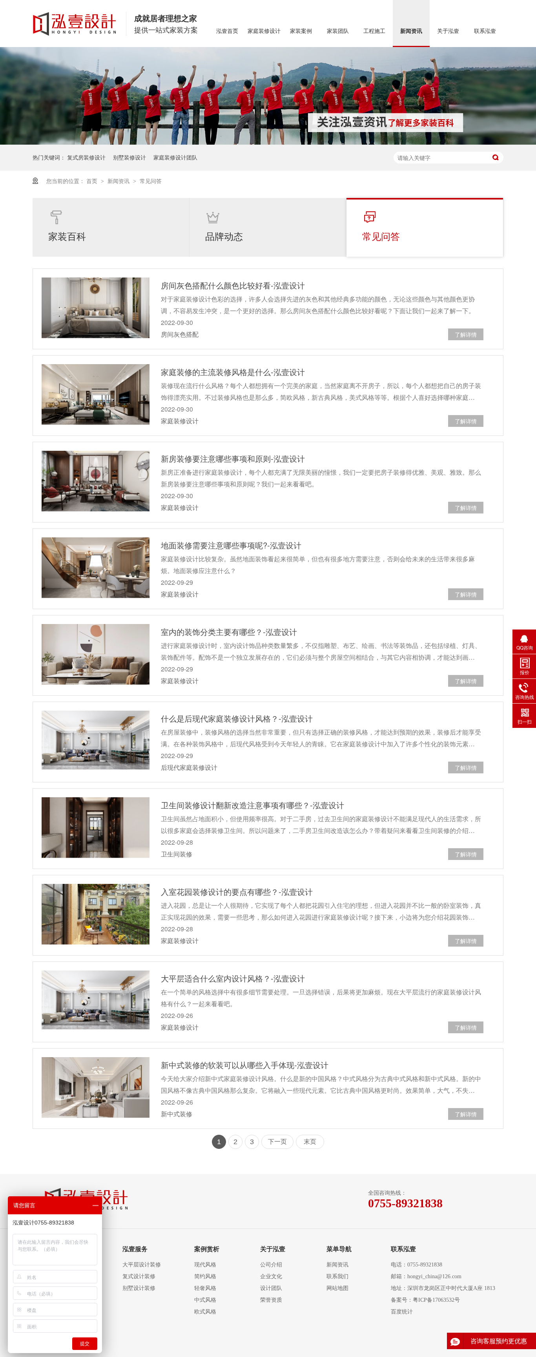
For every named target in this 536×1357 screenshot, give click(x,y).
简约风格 (205, 1276)
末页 (310, 1141)
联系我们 (337, 1276)
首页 (92, 181)
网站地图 (337, 1288)
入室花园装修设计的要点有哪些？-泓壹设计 (237, 891)
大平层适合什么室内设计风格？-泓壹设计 (233, 978)
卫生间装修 (176, 853)
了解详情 (466, 334)
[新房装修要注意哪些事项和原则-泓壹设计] (95, 481)
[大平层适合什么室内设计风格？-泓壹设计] (95, 1000)
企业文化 (271, 1276)
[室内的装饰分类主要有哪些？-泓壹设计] (95, 654)
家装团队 (338, 31)
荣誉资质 (271, 1300)
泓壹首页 (227, 31)
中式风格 (205, 1300)
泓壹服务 (135, 1249)
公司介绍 (271, 1265)
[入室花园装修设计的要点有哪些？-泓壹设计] (95, 914)
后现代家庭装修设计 (189, 767)
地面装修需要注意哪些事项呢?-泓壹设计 (231, 545)
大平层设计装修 (141, 1265)
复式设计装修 (138, 1276)
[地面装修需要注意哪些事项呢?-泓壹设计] (95, 567)
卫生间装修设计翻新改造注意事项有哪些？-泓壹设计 (252, 805)
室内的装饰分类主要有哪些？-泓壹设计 (229, 631)
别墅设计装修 (138, 1288)
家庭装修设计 (264, 31)
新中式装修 (176, 1113)
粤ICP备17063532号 (436, 1300)
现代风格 (205, 1265)
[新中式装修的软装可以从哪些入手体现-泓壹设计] (95, 1087)
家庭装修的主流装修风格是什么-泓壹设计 (233, 371)
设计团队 (271, 1288)
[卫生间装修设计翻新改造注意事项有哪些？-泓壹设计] (95, 827)
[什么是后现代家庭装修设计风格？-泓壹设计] (95, 740)
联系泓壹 (485, 31)
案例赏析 (206, 1249)
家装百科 (67, 236)
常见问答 (151, 181)
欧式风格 (205, 1312)
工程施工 (374, 31)
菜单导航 (339, 1249)
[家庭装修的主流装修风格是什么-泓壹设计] (95, 394)
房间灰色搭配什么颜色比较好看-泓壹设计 (233, 285)
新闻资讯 (411, 31)
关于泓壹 (448, 31)
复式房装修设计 (86, 157)
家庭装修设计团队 (175, 157)
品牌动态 (224, 236)
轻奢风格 (205, 1288)
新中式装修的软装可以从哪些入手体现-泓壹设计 (244, 1064)
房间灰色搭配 (180, 334)
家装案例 (301, 31)
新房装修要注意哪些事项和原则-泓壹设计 (233, 458)
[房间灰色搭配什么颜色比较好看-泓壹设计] (95, 308)
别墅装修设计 (129, 157)
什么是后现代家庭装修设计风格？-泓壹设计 (237, 718)
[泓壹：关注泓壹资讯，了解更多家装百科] (268, 96)
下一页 (277, 1141)
